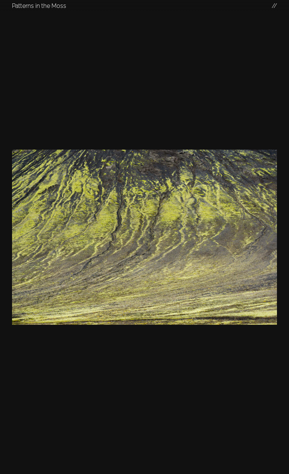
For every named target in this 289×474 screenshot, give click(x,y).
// (274, 5)
